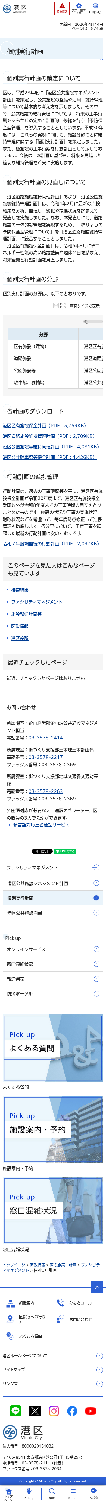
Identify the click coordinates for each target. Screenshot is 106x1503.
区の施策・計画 (63, 1265)
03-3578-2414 (46, 738)
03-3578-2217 (46, 757)
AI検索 (94, 1497)
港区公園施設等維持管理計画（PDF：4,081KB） (52, 447)
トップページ (14, 1265)
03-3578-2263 (46, 791)
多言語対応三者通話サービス (41, 825)
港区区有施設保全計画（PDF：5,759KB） (45, 425)
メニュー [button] (73, 1498)
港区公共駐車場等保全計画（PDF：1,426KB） (50, 457)
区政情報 (37, 1265)
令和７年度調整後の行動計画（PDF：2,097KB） (52, 544)
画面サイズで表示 (85, 306)
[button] (62, 8)
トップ (8, 1498)
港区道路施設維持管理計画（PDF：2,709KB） (50, 436)
